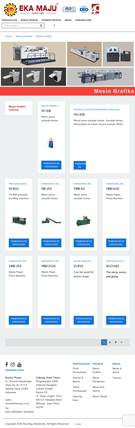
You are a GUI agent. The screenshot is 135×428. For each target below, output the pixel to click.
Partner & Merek (78, 379)
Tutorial (116, 377)
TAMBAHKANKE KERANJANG (80, 167)
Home (8, 36)
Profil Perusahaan (79, 370)
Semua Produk (24, 36)
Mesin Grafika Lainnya (17, 108)
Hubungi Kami (77, 398)
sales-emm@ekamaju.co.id (17, 401)
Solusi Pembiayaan (80, 389)
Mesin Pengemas (99, 379)
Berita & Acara (116, 370)
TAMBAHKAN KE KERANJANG (51, 165)
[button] (9, 20)
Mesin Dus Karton (98, 389)
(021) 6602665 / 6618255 (19, 411)
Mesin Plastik (100, 396)
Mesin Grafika (44, 36)
